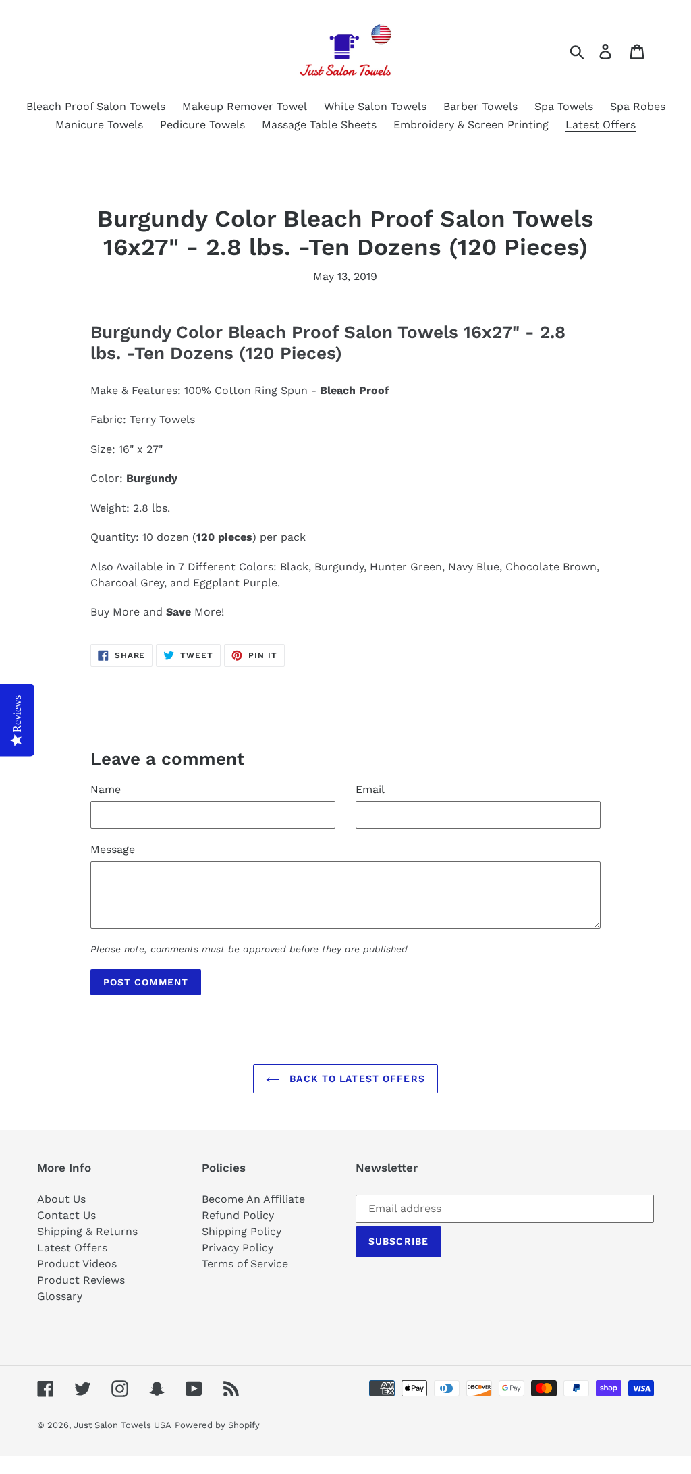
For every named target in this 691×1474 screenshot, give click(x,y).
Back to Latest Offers (355, 1078)
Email (370, 789)
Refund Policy (238, 1215)
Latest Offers (72, 1247)
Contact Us (66, 1215)
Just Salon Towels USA (122, 1425)
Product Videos (77, 1263)
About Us (61, 1199)
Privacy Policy (237, 1247)
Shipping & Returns (87, 1231)
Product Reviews (81, 1280)
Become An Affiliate (253, 1199)
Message (112, 849)
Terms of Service (245, 1263)
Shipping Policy (241, 1231)
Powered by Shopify (217, 1425)
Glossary (59, 1296)
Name (105, 789)
